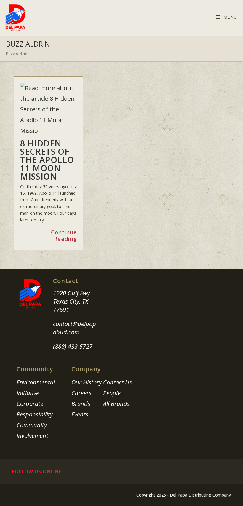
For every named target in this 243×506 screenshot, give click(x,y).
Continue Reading (64, 235)
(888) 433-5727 (72, 346)
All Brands (116, 404)
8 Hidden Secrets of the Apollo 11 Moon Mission (47, 160)
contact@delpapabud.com (74, 328)
